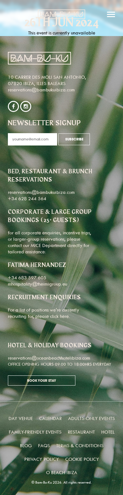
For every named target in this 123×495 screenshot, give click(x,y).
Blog (26, 445)
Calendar (50, 418)
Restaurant (81, 432)
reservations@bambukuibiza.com (41, 90)
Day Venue (21, 418)
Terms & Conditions (79, 445)
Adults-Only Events (91, 418)
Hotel (107, 432)
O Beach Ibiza (61, 472)
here (64, 316)
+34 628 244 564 (27, 198)
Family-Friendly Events (35, 432)
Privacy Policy (41, 459)
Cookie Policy (82, 459)
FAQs (44, 445)
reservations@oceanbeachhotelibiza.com (49, 358)
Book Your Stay (41, 381)
